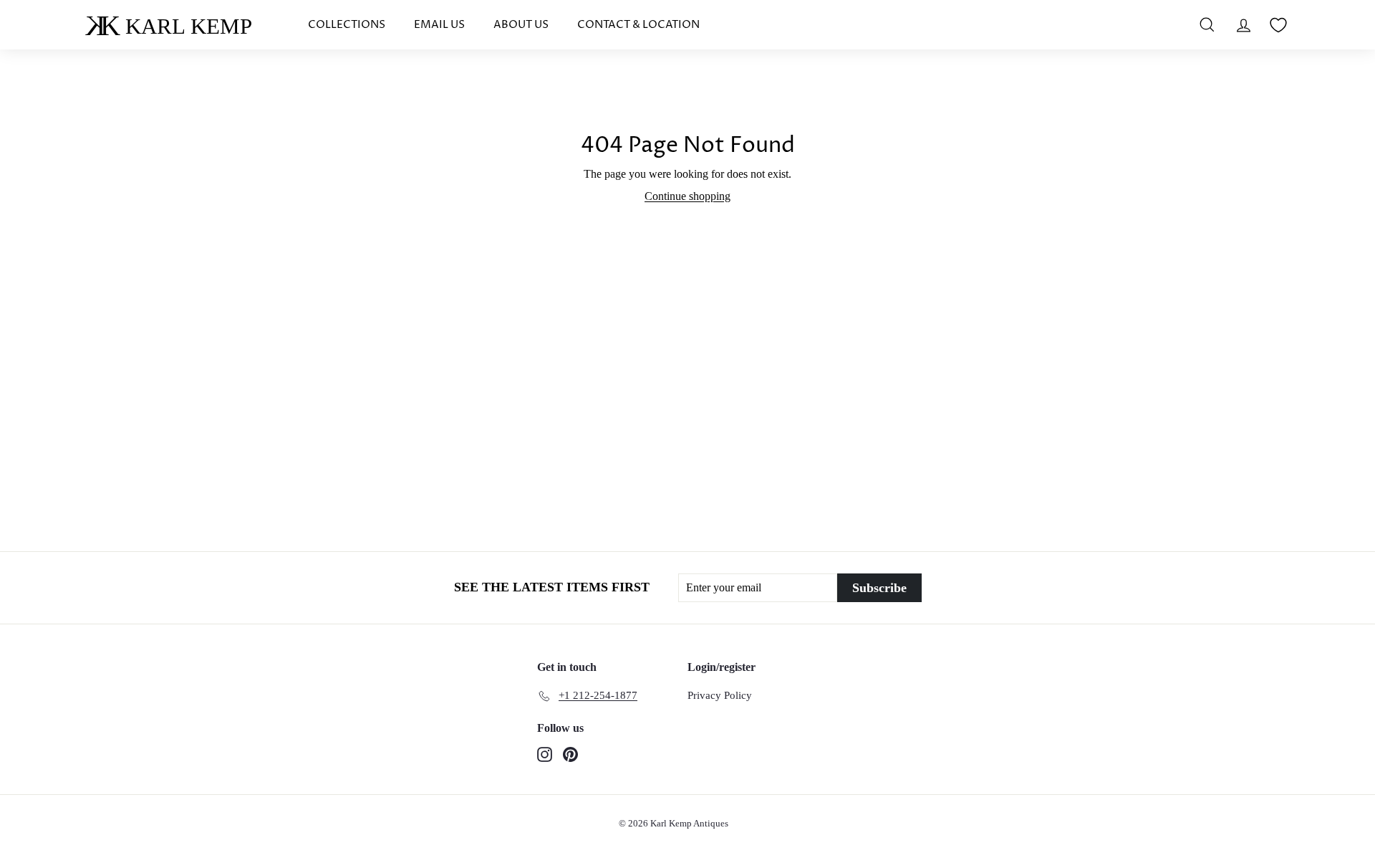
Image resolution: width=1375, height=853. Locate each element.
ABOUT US (521, 24)
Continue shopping (687, 196)
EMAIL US (439, 24)
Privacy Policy (720, 695)
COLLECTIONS (346, 24)
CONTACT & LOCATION (638, 24)
